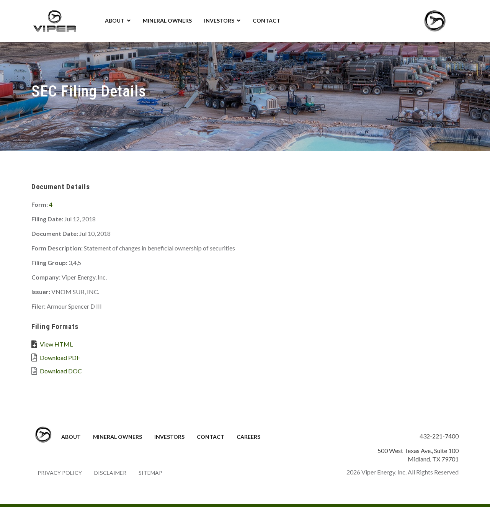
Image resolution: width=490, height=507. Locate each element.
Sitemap (150, 472)
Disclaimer (110, 472)
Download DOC (61, 371)
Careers (248, 436)
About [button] (114, 20)
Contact (266, 20)
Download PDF (60, 357)
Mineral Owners (167, 20)
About (71, 436)
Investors (169, 436)
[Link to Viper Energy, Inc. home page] (54, 20)
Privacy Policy (60, 472)
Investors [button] (219, 20)
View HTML (56, 344)
